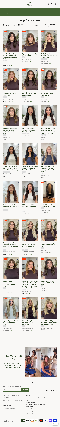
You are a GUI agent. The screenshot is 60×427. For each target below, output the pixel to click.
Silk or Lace (15, 420)
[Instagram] (49, 390)
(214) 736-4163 (7, 405)
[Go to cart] (55, 4)
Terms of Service (30, 413)
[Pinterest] (56, 390)
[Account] (52, 4)
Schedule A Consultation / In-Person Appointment (38, 397)
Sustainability (29, 408)
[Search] (48, 4)
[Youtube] (51, 390)
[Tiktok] (54, 390)
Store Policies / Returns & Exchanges (35, 404)
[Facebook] (47, 390)
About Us (28, 395)
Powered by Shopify (8, 421)
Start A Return (29, 406)
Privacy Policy (29, 411)
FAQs (27, 400)
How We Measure (30, 402)
